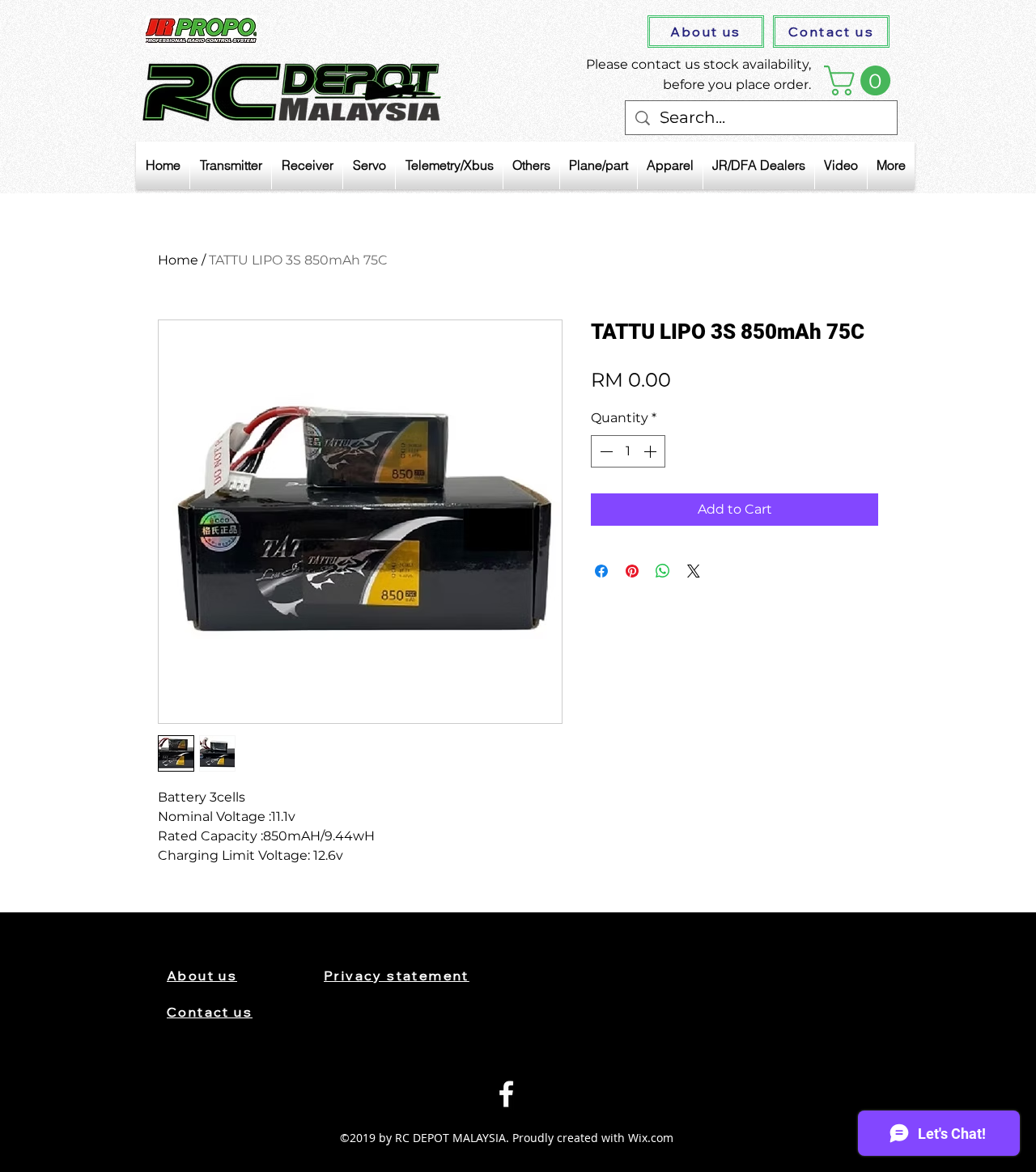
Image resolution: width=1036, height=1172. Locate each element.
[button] (861, 80)
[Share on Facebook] (601, 571)
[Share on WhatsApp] (663, 571)
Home (178, 260)
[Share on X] (693, 571)
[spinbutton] (628, 451)
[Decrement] (604, 451)
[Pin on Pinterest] (632, 571)
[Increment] (651, 451)
